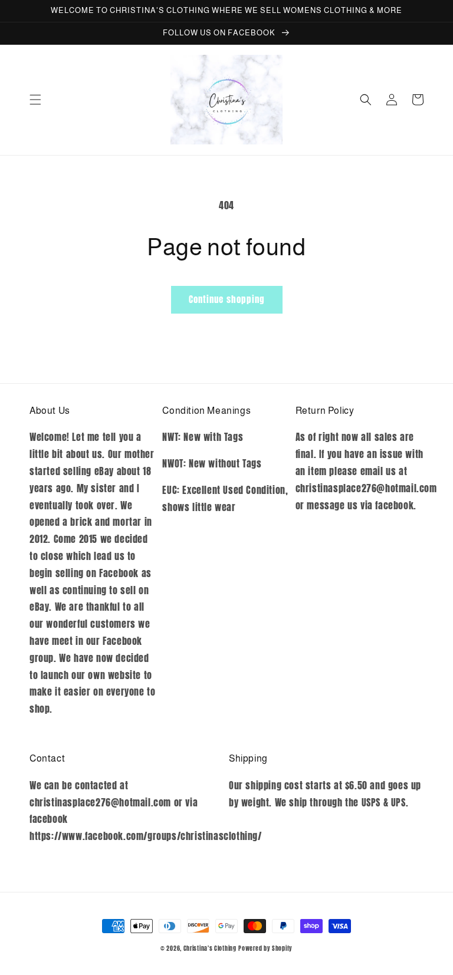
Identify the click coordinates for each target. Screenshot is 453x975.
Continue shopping (227, 299)
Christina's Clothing (210, 948)
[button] (35, 100)
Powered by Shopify (265, 948)
